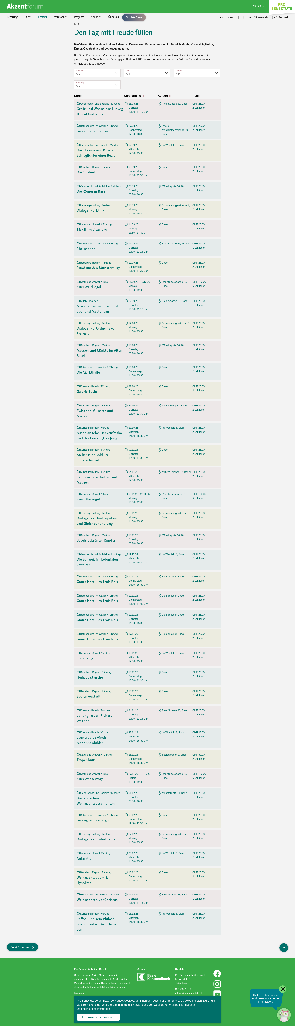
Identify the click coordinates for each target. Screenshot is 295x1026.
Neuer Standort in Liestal (28, 36)
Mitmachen (60, 17)
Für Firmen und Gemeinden (241, 30)
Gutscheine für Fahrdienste (30, 70)
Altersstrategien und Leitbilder (243, 36)
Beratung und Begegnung (239, 41)
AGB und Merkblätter (26, 65)
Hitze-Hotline (22, 47)
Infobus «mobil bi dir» (26, 59)
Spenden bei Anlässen (26, 47)
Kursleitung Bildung (25, 59)
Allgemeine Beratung (26, 30)
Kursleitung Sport (24, 65)
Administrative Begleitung (29, 36)
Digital (229, 30)
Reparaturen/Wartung (27, 47)
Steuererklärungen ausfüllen (30, 41)
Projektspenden (23, 41)
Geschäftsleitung (23, 41)
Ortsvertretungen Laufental (30, 76)
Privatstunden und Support (241, 41)
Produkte (19, 36)
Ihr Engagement (23, 30)
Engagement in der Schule (29, 47)
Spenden (96, 17)
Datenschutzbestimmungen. (94, 1008)
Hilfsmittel (20, 30)
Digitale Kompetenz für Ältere (242, 47)
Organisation (21, 30)
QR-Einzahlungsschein (238, 47)
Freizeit (42, 17)
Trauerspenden (22, 53)
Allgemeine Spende (25, 36)
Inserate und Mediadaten (28, 47)
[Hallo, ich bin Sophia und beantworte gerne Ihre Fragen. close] (284, 1015)
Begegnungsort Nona (26, 53)
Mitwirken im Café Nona (28, 70)
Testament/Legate (25, 59)
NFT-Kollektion (23, 88)
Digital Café (231, 36)
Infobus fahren (22, 53)
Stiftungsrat (21, 36)
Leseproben (20, 41)
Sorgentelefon (22, 41)
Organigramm (22, 59)
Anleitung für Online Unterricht (243, 53)
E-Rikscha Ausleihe (25, 65)
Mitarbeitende (22, 53)
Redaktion (20, 53)
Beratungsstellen (23, 53)
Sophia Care (21, 41)
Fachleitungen (22, 47)
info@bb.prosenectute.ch (188, 992)
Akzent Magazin (23, 30)
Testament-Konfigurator (28, 65)
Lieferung (19, 59)
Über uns (113, 17)
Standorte (20, 65)
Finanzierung (21, 53)
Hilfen (27, 17)
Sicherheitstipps (23, 65)
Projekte (79, 17)
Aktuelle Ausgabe (24, 36)
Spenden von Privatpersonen (30, 30)
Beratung (12, 17)
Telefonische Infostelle (27, 36)
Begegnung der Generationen (31, 47)
